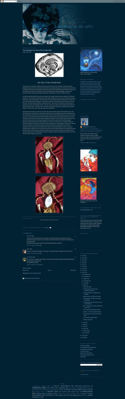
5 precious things (84, 351)
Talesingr (29, 52)
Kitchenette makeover (49, 389)
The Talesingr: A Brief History (90, 317)
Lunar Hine (29, 257)
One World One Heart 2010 (69, 391)
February (85, 330)
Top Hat (83, 395)
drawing (36, 388)
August (85, 283)
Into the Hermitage (84, 345)
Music (50, 392)
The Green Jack (61, 395)
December (86, 274)
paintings (87, 392)
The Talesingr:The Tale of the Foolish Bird (37, 50)
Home (49, 270)
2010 (83, 335)
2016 (83, 262)
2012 (83, 270)
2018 (83, 257)
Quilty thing (87, 394)
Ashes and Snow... (87, 286)
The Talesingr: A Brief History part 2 (91, 309)
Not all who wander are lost (87, 354)
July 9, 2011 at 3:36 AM (34, 245)
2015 (83, 264)
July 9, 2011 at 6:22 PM (34, 253)
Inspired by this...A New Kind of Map (92, 296)
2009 (83, 337)
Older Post (73, 270)
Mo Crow (29, 235)
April (84, 326)
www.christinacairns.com (86, 209)
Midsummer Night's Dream (83, 389)
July (84, 285)
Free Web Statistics (84, 374)
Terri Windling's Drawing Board (88, 347)
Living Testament (65, 389)
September (86, 280)
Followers (72, 388)
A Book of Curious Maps (41, 386)
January (85, 332)
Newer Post (25, 270)
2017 (83, 260)
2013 (83, 268)
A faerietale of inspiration (86, 349)
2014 (83, 266)
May (84, 324)
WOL (28, 249)
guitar (80, 388)
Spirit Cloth (83, 356)
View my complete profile (88, 142)
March (85, 328)
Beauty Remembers (62, 386)
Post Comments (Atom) (35, 273)
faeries (62, 388)
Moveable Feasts (40, 391)
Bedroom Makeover (82, 386)
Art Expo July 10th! (87, 319)
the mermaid (74, 395)
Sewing (38, 395)
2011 (83, 272)
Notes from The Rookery (86, 353)
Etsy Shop (50, 388)
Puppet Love (76, 393)
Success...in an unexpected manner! (92, 311)
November (86, 276)
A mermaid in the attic (89, 126)
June (84, 322)
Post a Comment (27, 268)
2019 (83, 255)
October (85, 278)
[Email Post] (50, 227)
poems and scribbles (45, 394)
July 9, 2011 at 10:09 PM (34, 264)
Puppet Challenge (63, 393)
